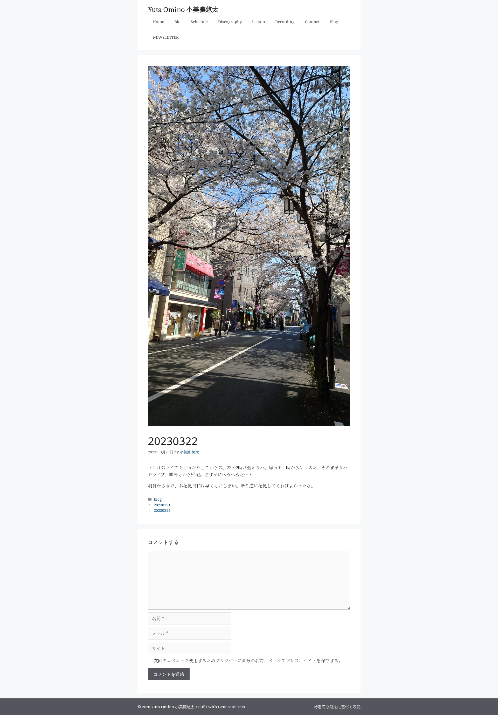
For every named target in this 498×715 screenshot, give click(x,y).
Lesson (258, 21)
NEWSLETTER (166, 37)
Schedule (199, 21)
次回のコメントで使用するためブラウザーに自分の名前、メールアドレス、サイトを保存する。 (248, 660)
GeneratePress (231, 706)
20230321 (162, 504)
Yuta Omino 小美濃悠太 (183, 9)
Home (158, 21)
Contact (312, 21)
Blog (334, 21)
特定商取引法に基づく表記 (337, 706)
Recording (285, 21)
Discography (230, 21)
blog (158, 499)
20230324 (162, 510)
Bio (178, 21)
